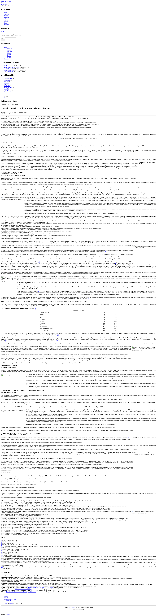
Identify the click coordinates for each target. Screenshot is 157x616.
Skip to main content (6, 1)
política (6, 597)
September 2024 (8, 87)
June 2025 (6, 83)
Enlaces (6, 21)
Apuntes (6, 15)
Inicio (5, 12)
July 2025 (6, 81)
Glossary (6, 59)
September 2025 (8, 78)
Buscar (3, 38)
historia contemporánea (10, 599)
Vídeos (6, 20)
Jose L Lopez (71, 607)
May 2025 (6, 84)
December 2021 (8, 90)
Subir (78, 611)
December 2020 (8, 91)
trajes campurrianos (9, 70)
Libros (5, 18)
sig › (5, 97)
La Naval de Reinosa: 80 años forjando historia (40, 587)
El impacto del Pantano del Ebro (23, 589)
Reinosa (6, 596)
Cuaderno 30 (7, 600)
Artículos (6, 14)
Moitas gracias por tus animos (11, 67)
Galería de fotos (8, 68)
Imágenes (6, 17)
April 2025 (7, 86)
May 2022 (6, 89)
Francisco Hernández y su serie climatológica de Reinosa (21, 592)
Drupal (9, 614)
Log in (5, 603)
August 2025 (7, 80)
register (11, 603)
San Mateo (6, 65)
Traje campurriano (8, 71)
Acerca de (6, 24)
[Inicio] (3, 3)
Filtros (5, 23)
